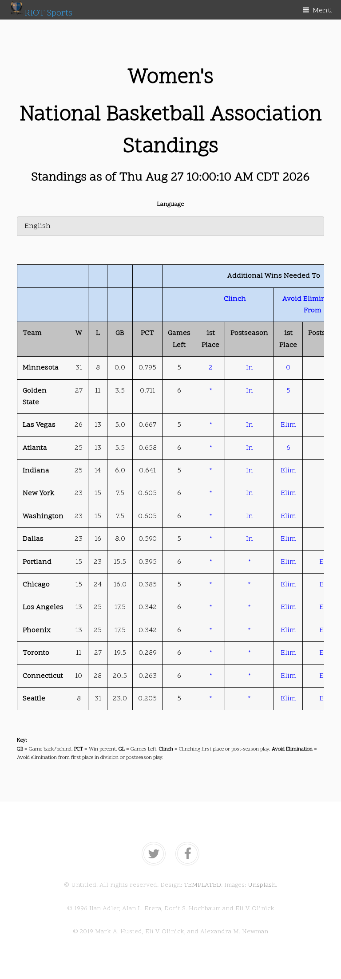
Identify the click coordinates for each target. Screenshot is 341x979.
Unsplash (262, 885)
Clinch (235, 299)
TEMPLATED (202, 885)
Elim (288, 425)
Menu (322, 11)
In (249, 368)
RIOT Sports (48, 13)
